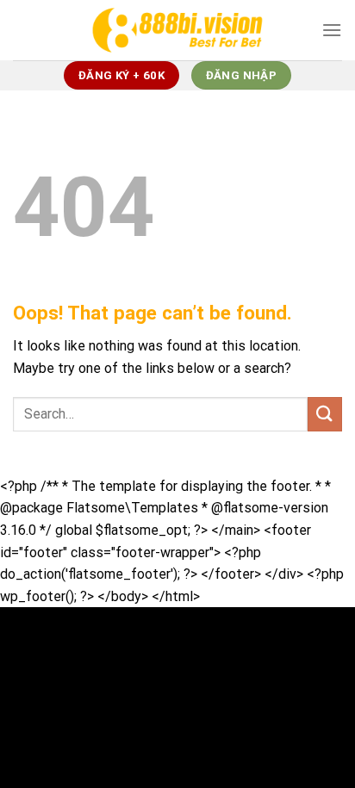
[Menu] (331, 30)
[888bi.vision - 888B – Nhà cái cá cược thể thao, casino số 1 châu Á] (177, 29)
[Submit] (325, 414)
